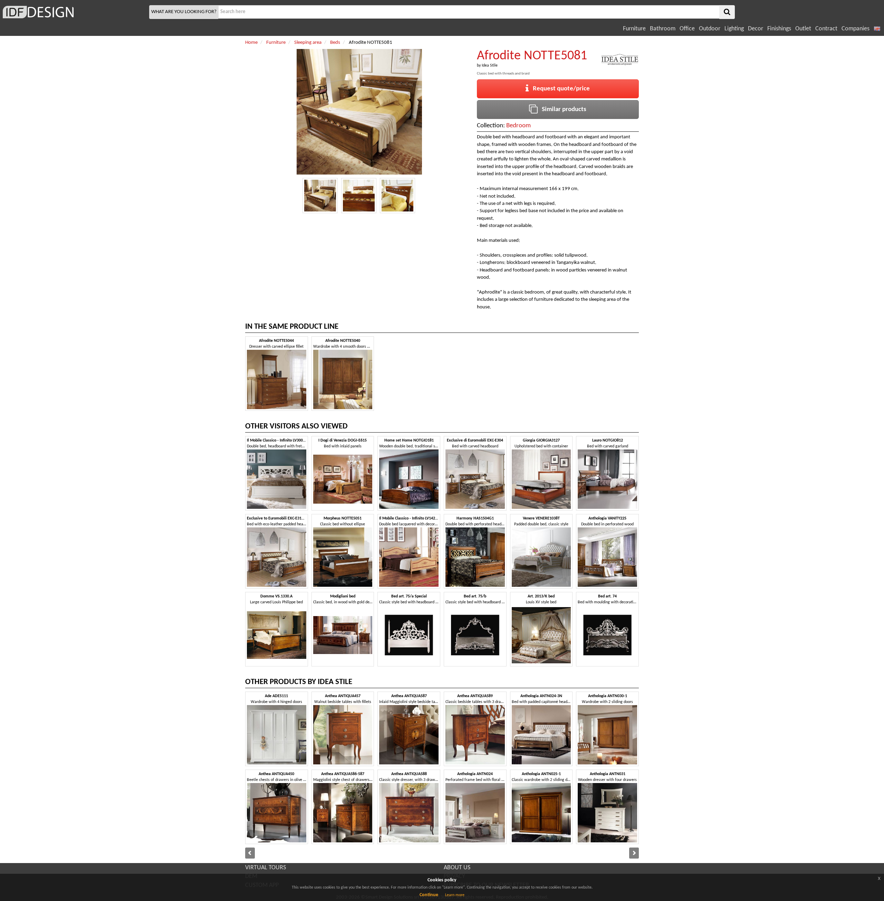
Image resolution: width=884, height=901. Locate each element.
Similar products (562, 109)
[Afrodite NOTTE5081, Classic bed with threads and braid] (320, 195)
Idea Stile (490, 65)
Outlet (803, 29)
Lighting (734, 29)
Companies (855, 29)
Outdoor (709, 29)
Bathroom (662, 29)
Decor (755, 29)
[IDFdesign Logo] (73, 12)
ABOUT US (457, 867)
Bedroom (518, 125)
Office (687, 29)
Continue (429, 895)
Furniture (634, 29)
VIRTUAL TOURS (265, 867)
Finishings (779, 29)
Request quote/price (559, 89)
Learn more (454, 895)
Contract (826, 29)
